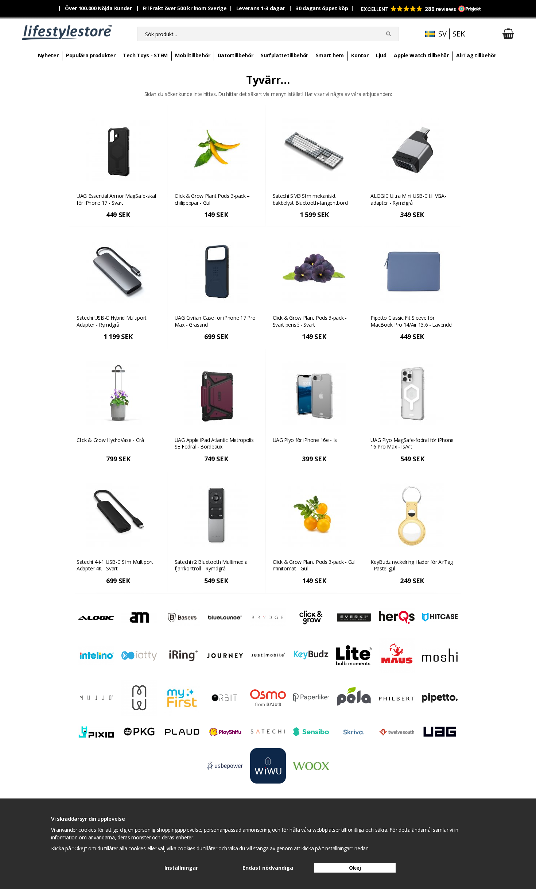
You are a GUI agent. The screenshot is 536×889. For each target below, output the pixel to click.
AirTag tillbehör (476, 55)
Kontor (359, 55)
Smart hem (330, 55)
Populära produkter (91, 55)
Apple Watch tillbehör (421, 55)
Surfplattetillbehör (284, 55)
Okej (355, 867)
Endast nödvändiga (267, 867)
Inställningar (181, 867)
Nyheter (48, 55)
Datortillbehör (235, 55)
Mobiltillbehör (192, 55)
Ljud (381, 55)
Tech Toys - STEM (145, 55)
